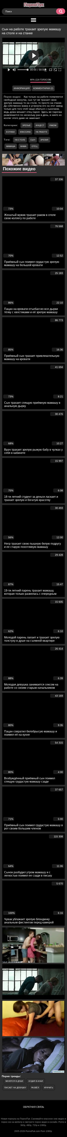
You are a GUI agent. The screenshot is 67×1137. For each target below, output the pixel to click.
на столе (20, 140)
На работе (41, 132)
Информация (22, 88)
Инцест (40, 125)
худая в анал (35, 1081)
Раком (52, 125)
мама (23, 146)
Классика (25, 132)
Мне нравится (16, 80)
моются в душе (14, 1081)
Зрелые (26, 125)
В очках (10, 132)
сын (32, 140)
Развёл (35, 1087)
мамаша (10, 146)
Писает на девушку (15, 1087)
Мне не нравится (24, 80)
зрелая (44, 140)
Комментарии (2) (43, 88)
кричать (48, 1087)
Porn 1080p (46, 1131)
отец (34, 146)
